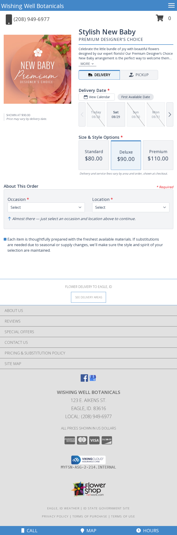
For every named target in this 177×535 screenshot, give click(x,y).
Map (90, 530)
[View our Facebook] (84, 380)
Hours (150, 530)
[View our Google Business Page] (92, 380)
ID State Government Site (106, 508)
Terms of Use (123, 516)
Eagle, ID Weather (63, 508)
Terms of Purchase (89, 516)
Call (31, 530)
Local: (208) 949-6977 (88, 416)
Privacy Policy (55, 516)
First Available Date (135, 97)
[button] (163, 20)
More (85, 63)
